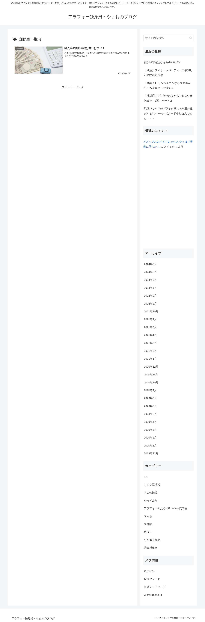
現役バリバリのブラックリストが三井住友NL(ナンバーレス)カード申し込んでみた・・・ (168, 113)
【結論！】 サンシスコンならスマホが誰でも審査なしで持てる (167, 85)
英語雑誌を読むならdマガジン (162, 62)
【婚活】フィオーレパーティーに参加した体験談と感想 (168, 73)
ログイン (149, 571)
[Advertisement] (73, 111)
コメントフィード (155, 586)
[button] (190, 38)
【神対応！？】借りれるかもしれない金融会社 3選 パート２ (168, 98)
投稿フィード (152, 579)
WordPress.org (153, 594)
